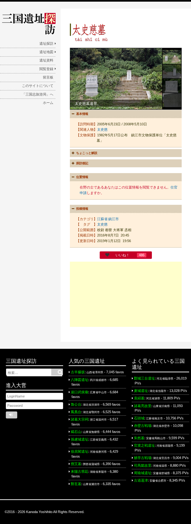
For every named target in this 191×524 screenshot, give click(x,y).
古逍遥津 (141, 480)
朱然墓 (139, 438)
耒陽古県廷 (79, 471)
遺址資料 (46, 60)
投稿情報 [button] (82, 208)
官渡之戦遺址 (144, 445)
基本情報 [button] (82, 114)
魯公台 (76, 404)
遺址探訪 (46, 43)
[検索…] (57, 372)
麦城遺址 (141, 391)
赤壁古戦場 (142, 426)
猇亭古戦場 (142, 458)
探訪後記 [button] (82, 163)
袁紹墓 (139, 398)
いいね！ (123, 255)
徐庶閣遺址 (79, 451)
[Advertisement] (126, 294)
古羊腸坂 (78, 372)
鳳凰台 (76, 412)
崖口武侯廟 (79, 392)
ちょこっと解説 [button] (86, 153)
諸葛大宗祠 (79, 419)
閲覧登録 (46, 69)
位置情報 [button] (82, 177)
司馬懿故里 (142, 465)
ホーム (48, 103)
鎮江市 (113, 219)
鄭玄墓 (76, 484)
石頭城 (139, 418)
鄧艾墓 (76, 464)
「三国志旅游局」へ (37, 94)
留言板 (48, 77)
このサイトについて (37, 86)
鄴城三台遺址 (144, 378)
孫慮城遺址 (79, 439)
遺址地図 (46, 52)
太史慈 (102, 129)
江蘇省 (102, 219)
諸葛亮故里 (142, 406)
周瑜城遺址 (142, 473)
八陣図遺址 (79, 380)
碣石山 (76, 432)
